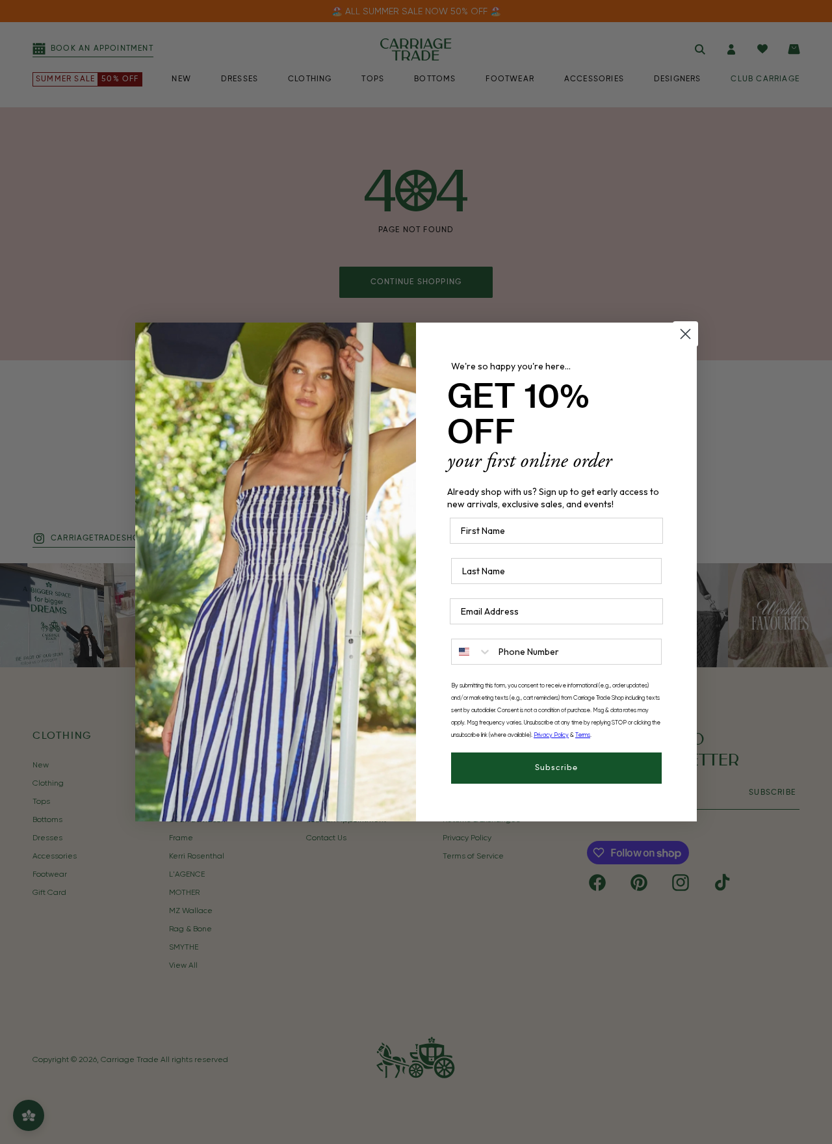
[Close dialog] (685, 334)
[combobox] (472, 651)
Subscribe (556, 768)
